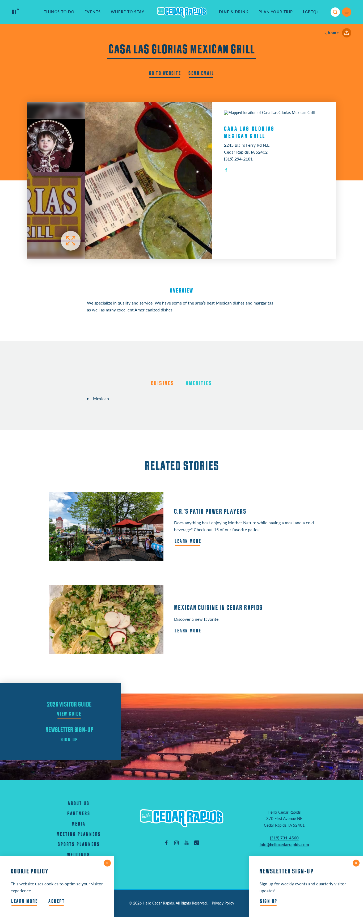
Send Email (201, 73)
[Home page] (181, 12)
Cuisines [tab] (162, 383)
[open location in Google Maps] (269, 112)
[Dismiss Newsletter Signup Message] (356, 863)
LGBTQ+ (311, 11)
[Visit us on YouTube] (186, 842)
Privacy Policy (223, 903)
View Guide (69, 714)
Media (79, 824)
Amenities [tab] (199, 383)
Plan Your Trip (276, 11)
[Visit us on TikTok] (196, 842)
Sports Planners (79, 845)
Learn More (24, 901)
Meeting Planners (79, 834)
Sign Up (268, 901)
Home (333, 32)
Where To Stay (128, 11)
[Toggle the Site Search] (335, 12)
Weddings (78, 855)
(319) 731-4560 (284, 837)
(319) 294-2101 (238, 159)
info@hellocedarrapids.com (284, 844)
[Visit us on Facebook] (166, 842)
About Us (79, 804)
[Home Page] (181, 818)
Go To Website (165, 73)
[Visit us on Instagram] (176, 842)
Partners (78, 814)
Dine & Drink (234, 11)
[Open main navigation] (346, 12)
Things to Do (59, 11)
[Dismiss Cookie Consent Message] (107, 863)
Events (93, 11)
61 (15, 12)
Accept (56, 901)
